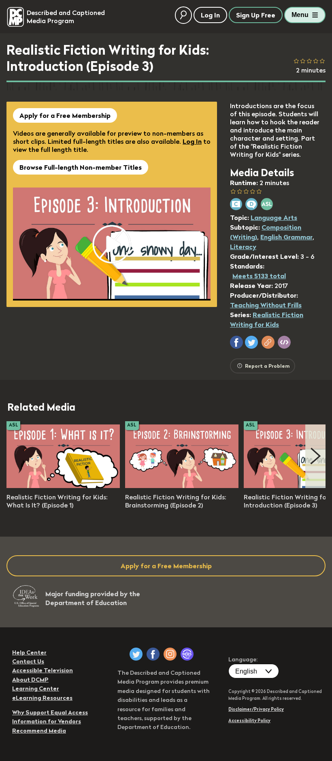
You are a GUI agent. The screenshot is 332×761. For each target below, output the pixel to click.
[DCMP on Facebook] (153, 654)
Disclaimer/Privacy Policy (256, 709)
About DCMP (30, 679)
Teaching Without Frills (266, 305)
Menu (300, 14)
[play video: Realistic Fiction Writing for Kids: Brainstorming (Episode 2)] (181, 486)
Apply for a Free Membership (65, 115)
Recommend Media (39, 730)
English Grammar (286, 237)
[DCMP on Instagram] (170, 654)
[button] (236, 342)
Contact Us (28, 661)
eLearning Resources (42, 697)
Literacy (243, 247)
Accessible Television (42, 670)
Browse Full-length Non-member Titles (80, 167)
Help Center (29, 652)
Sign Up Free (255, 15)
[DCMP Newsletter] (187, 654)
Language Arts (274, 217)
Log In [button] (210, 15)
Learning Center (35, 688)
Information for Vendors (46, 721)
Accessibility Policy (249, 720)
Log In (192, 141)
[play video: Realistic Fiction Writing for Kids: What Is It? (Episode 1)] (63, 486)
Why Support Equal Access (50, 712)
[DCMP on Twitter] (136, 654)
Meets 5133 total (259, 276)
